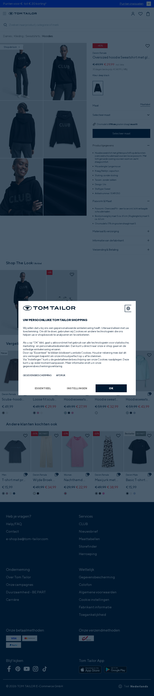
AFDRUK (60, 375)
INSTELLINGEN (77, 388)
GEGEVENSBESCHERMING (37, 375)
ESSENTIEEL (43, 388)
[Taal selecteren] (128, 308)
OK (111, 388)
